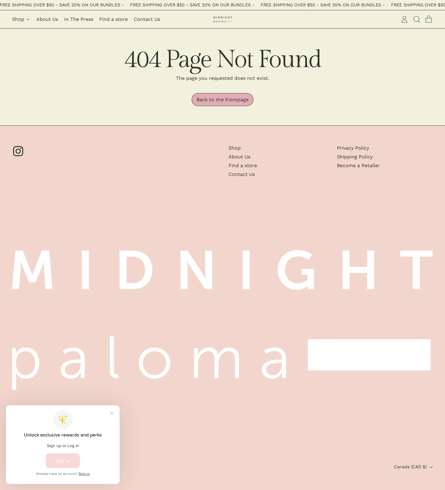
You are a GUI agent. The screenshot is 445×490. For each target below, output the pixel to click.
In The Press (78, 19)
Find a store (113, 19)
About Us (47, 19)
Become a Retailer (358, 165)
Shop (235, 148)
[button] (416, 19)
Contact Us (147, 19)
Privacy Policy (353, 148)
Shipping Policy (355, 157)
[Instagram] (18, 155)
